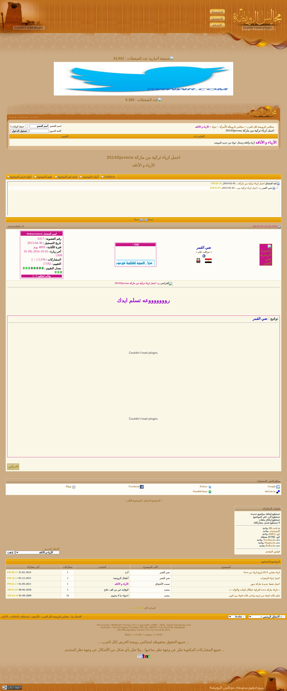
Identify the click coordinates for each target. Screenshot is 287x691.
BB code (273, 528)
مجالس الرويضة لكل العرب (260, 127)
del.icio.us (270, 491)
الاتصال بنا (76, 616)
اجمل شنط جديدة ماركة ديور (265, 584)
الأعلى (4, 616)
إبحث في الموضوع (67, 177)
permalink (14, 226)
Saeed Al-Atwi (162, 630)
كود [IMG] (274, 534)
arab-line (105, 627)
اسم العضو (55, 126)
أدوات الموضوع (90, 177)
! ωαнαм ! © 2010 (152, 635)
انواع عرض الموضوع (20, 177)
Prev (136, 219)
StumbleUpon (200, 491)
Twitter (203, 486)
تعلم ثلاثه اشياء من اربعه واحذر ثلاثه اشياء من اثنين (254, 595)
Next (150, 219)
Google (272, 486)
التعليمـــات (199, 136)
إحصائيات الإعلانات (19, 616)
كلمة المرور (55, 131)
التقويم (64, 136)
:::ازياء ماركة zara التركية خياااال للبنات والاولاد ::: (254, 590)
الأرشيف (35, 616)
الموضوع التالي (134, 500)
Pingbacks (270, 543)
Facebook (134, 486)
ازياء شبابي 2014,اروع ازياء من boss (262, 572)
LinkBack (109, 177)
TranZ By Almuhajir (174, 627)
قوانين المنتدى (272, 551)
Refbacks (271, 546)
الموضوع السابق (152, 500)
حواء (214, 127)
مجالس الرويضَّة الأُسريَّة (232, 127)
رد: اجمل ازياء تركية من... (248, 188)
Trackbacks (269, 540)
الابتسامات (274, 531)
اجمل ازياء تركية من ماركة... (250, 183)
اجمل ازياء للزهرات (270, 578)
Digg (68, 486)
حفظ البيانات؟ (17, 126)
